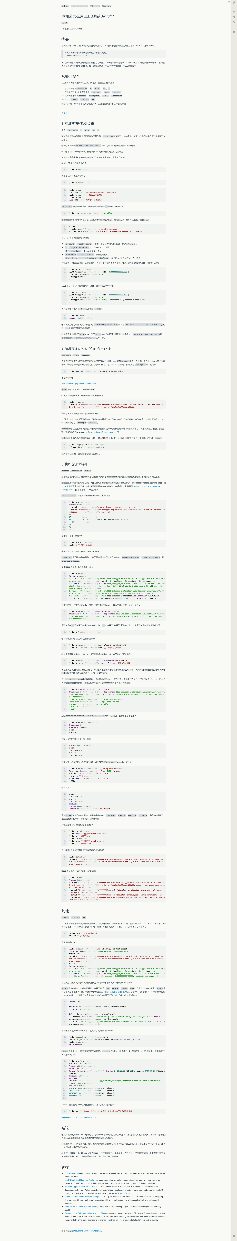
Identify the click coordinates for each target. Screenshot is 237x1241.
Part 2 (120, 1193)
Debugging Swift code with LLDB (87, 1230)
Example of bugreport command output (79, 383)
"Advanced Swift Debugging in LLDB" (103, 432)
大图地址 (65, 113)
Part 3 (127, 1193)
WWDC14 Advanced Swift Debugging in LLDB (85, 1196)
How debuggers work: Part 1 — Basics (81, 1186)
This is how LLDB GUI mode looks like (79, 1117)
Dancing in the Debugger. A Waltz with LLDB (84, 1213)
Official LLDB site (72, 1173)
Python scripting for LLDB (114, 991)
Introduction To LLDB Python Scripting (81, 1206)
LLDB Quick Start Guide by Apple (79, 1179)
